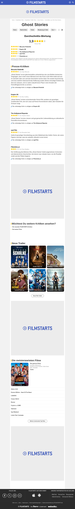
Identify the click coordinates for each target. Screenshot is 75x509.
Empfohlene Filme (20, 20)
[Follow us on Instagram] (15, 496)
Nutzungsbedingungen (35, 502)
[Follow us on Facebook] (5, 496)
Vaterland (13, 408)
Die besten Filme (17, 229)
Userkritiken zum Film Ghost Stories (53, 20)
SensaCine (61, 494)
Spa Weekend (15, 412)
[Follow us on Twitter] (10, 496)
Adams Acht (14, 389)
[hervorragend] (15, 46)
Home (13, 20)
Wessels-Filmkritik (25, 46)
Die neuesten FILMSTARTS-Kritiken (22, 227)
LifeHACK (13, 395)
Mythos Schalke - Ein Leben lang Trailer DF (19, 266)
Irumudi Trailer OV (19, 290)
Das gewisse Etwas (35, 363)
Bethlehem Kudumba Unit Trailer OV (55, 266)
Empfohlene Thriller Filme (30, 20)
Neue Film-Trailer (37, 295)
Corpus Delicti (15, 399)
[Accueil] (36, 2)
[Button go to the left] (59, 30)
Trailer (32, 369)
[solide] (15, 56)
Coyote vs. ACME (16, 405)
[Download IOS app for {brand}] (34, 495)
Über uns (14, 502)
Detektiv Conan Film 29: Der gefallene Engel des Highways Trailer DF (37, 290)
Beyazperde (69, 494)
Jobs (19, 502)
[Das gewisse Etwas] (19, 374)
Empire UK (22, 49)
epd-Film (22, 53)
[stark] (15, 49)
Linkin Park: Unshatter (17, 415)
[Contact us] (20, 496)
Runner (13, 402)
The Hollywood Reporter (27, 52)
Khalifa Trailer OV (37, 266)
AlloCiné (54, 494)
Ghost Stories (40, 20)
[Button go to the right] (62, 30)
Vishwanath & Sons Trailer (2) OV (55, 290)
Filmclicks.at (23, 56)
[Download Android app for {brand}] (40, 495)
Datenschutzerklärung (47, 502)
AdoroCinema (56, 496)
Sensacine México (67, 496)
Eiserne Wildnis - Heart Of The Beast (21, 392)
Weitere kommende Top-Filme (37, 421)
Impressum (25, 502)
